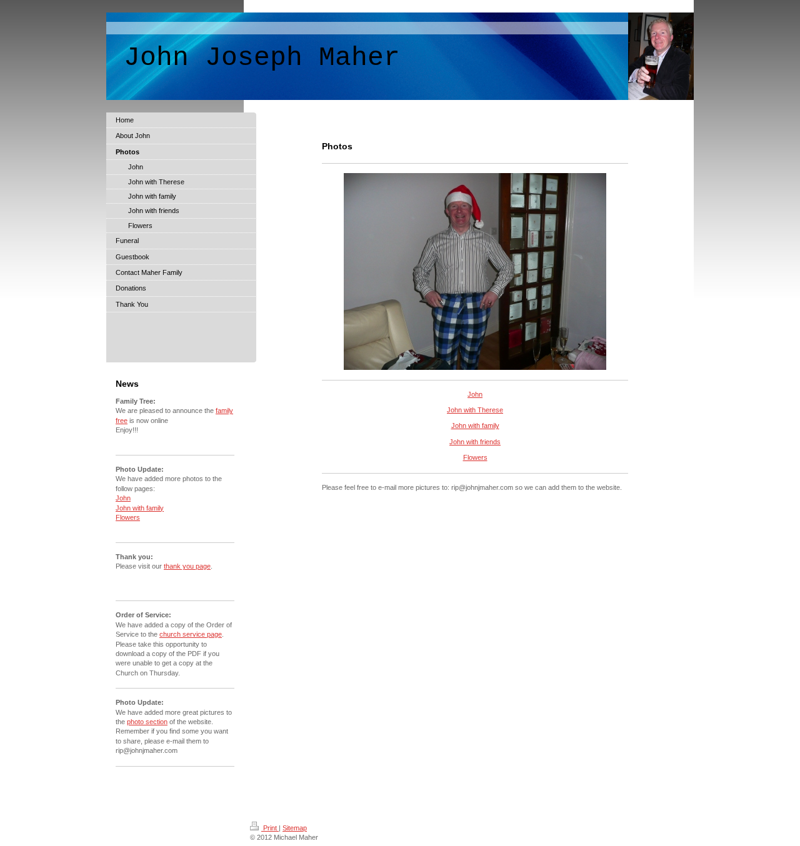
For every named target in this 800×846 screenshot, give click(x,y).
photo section (147, 721)
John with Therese (475, 410)
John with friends (475, 441)
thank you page (187, 566)
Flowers (475, 457)
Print (270, 828)
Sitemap (294, 828)
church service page (190, 634)
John (475, 394)
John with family (475, 425)
